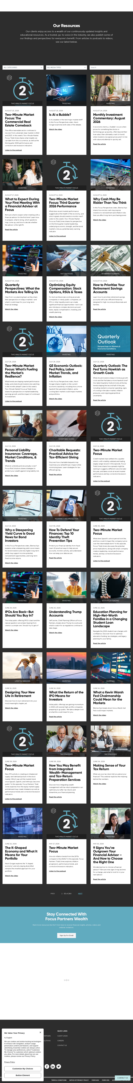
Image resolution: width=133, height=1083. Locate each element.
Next (80, 894)
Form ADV (95, 1080)
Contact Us (122, 1078)
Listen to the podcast (13, 150)
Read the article (99, 144)
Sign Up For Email (66, 935)
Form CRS (105, 1080)
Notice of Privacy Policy (79, 1080)
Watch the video (55, 129)
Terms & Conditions (58, 1080)
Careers (60, 1041)
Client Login (62, 1036)
